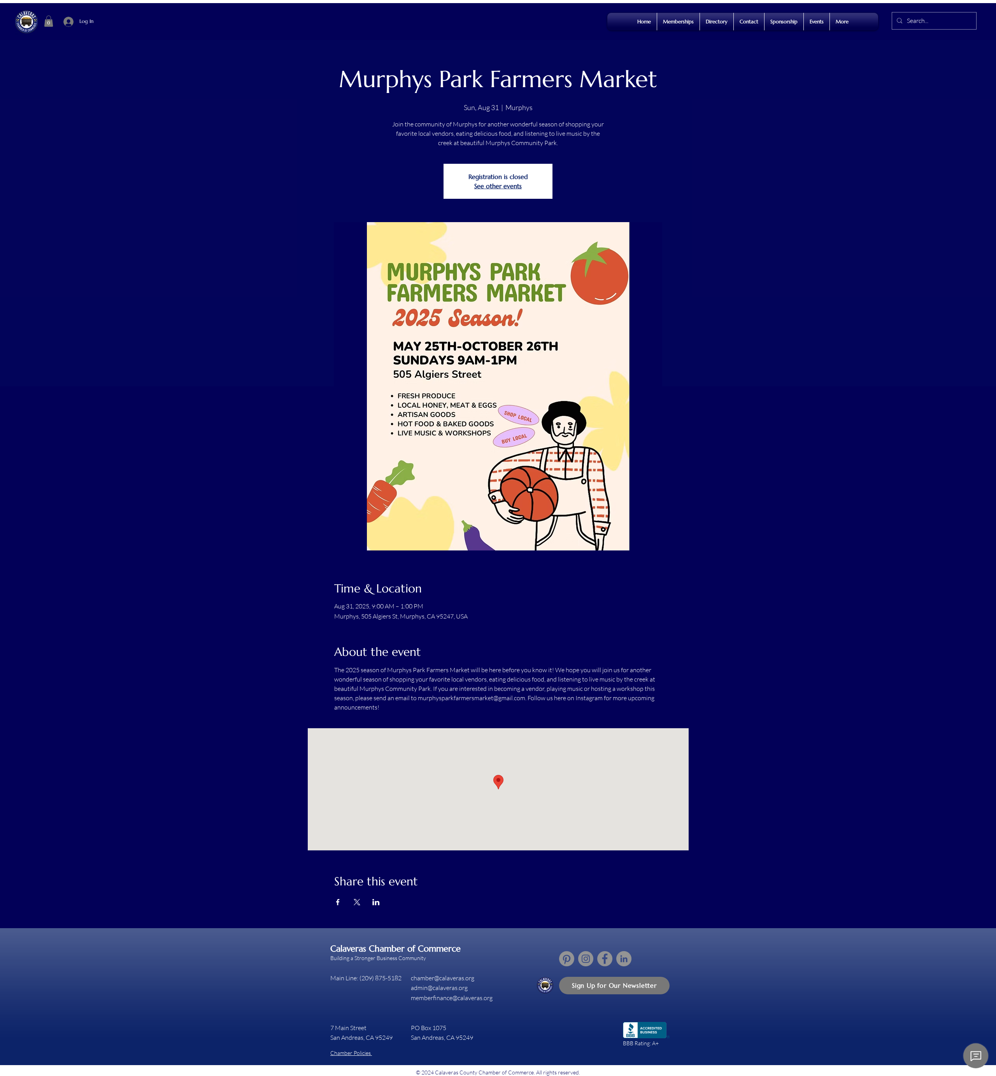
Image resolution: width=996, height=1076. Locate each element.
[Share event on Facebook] (338, 902)
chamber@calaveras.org (442, 978)
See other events (498, 186)
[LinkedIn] (623, 958)
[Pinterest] (566, 958)
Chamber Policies (351, 1053)
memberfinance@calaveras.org (452, 998)
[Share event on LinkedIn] (376, 902)
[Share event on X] (357, 902)
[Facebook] (604, 958)
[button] (48, 21)
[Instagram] (585, 958)
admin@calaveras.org (439, 988)
